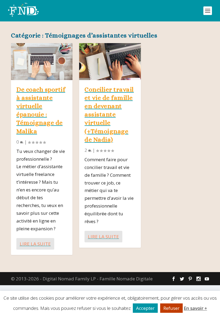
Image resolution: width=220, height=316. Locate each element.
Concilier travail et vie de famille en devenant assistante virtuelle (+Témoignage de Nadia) (109, 114)
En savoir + (195, 308)
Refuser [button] (171, 308)
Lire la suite (35, 244)
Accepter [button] (145, 308)
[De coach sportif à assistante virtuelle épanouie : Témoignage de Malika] (41, 61)
